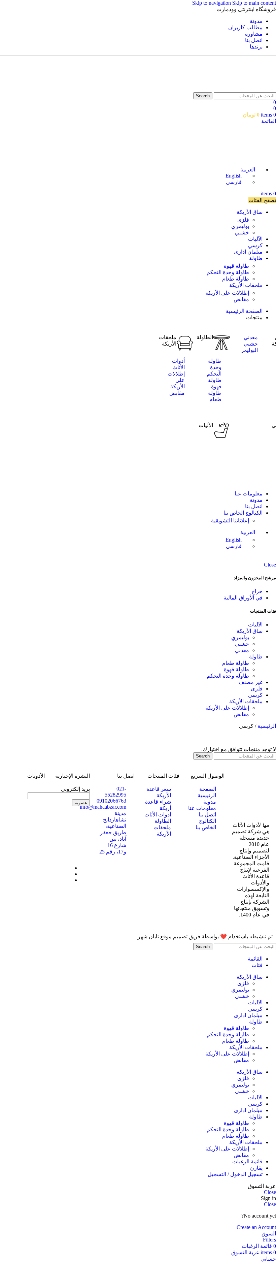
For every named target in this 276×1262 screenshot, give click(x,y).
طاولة (256, 656)
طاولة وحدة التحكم (228, 272)
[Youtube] (63, 839)
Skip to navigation (212, 3)
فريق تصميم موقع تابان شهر (169, 936)
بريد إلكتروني (75, 789)
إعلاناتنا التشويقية (230, 520)
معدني (242, 650)
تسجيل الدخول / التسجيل (235, 1174)
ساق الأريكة (250, 631)
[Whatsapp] (63, 821)
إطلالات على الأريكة (227, 293)
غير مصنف (251, 682)
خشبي (242, 232)
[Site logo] (258, 89)
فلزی (243, 220)
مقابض (241, 299)
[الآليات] (221, 430)
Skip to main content (254, 3)
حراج (257, 591)
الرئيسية (266, 726)
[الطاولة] (221, 342)
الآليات (206, 425)
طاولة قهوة (236, 266)
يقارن (256, 1168)
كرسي (255, 695)
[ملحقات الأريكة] (184, 342)
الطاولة (205, 337)
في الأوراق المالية (243, 598)
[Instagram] (81, 821)
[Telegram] (81, 839)
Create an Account (256, 1227)
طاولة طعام (235, 279)
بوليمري (240, 226)
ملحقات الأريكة (246, 701)
